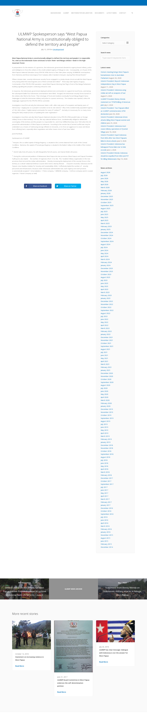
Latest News (112, 13)
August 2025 (105, 208)
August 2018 (105, 457)
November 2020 (107, 376)
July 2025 (104, 211)
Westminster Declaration (81, 13)
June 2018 (104, 463)
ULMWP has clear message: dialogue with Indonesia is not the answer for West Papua (113, 653)
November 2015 (107, 535)
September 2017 (107, 484)
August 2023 (105, 277)
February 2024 (106, 262)
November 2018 (107, 448)
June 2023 (104, 283)
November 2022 (107, 304)
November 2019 (107, 412)
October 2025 (106, 202)
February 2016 (106, 529)
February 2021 (106, 367)
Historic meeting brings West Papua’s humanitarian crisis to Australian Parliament (115, 75)
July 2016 (104, 517)
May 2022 (104, 322)
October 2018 (106, 451)
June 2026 (104, 178)
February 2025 (106, 226)
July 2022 (104, 316)
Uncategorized (58, 49)
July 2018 (104, 460)
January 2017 (105, 505)
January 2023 (105, 298)
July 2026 (104, 175)
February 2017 (106, 502)
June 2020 (104, 391)
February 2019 (106, 439)
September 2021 (107, 346)
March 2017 (105, 499)
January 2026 (105, 193)
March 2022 (105, 328)
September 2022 (107, 310)
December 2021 (107, 337)
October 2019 (106, 415)
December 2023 (107, 268)
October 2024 (106, 238)
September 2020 (107, 382)
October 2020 (106, 379)
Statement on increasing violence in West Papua (29, 658)
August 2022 (105, 313)
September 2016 (107, 514)
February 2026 (106, 190)
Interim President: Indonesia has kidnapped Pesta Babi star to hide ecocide (113, 147)
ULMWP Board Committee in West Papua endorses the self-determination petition (73, 683)
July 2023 (104, 280)
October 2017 (106, 481)
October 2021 (106, 343)
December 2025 (107, 196)
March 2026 (105, 187)
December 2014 (107, 547)
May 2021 (104, 358)
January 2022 (105, 334)
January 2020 (105, 406)
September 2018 (107, 454)
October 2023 (106, 274)
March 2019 (105, 436)
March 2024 (105, 259)
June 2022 (104, 319)
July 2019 (104, 424)
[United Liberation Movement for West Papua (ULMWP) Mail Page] (134, 716)
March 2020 (105, 400)
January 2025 (105, 229)
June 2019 (104, 427)
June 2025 (104, 214)
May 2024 (104, 253)
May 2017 (104, 493)
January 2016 (105, 532)
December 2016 (107, 508)
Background (56, 13)
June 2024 (104, 250)
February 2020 (106, 403)
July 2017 (104, 487)
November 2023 (107, 271)
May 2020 (104, 394)
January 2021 (105, 370)
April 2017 (104, 496)
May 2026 (104, 181)
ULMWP (66, 13)
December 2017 (107, 478)
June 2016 (104, 520)
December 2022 (107, 301)
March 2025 (105, 223)
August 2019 (105, 421)
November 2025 (107, 199)
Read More (19, 666)
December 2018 (107, 445)
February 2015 (106, 544)
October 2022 (106, 307)
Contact (122, 13)
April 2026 (104, 184)
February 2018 (106, 475)
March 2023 (105, 292)
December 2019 (107, 409)
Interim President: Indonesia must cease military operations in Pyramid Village (114, 129)
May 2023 (104, 286)
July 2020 (104, 388)
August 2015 (105, 538)
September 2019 (107, 418)
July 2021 (104, 352)
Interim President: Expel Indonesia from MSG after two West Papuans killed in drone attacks (114, 138)
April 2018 (104, 469)
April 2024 (104, 256)
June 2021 (104, 355)
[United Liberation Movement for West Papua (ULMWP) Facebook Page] (129, 716)
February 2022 (106, 331)
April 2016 (104, 523)
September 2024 (107, 241)
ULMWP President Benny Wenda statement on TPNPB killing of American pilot (115, 102)
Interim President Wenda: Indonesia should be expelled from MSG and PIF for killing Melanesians (115, 156)
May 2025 (104, 217)
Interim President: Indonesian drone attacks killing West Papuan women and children (115, 120)
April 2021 (104, 361)
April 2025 (104, 220)
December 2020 (107, 373)
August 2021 (105, 349)
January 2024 (105, 265)
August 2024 (105, 244)
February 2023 (106, 295)
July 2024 (104, 247)
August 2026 (105, 172)
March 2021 (105, 364)
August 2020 (105, 385)
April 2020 (104, 397)
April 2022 (104, 325)
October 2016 (106, 511)
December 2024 (107, 232)
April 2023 (104, 289)
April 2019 (104, 433)
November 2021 (107, 340)
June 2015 (104, 541)
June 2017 (104, 490)
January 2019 (105, 442)
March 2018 (105, 472)
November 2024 (107, 235)
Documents (99, 13)
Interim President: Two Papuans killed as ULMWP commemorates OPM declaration (115, 111)
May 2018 (104, 466)
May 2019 (104, 430)
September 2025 (107, 205)
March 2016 (105, 526)
